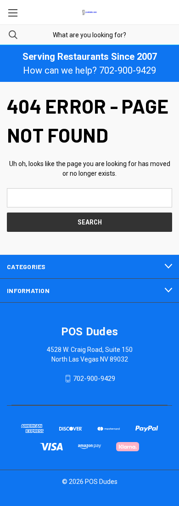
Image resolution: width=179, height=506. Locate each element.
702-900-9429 (94, 378)
